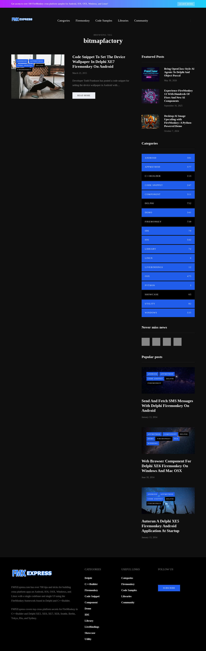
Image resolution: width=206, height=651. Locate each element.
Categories (63, 20)
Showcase (168, 294)
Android (22, 61)
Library (168, 249)
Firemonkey (83, 20)
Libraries (123, 20)
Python (168, 285)
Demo (168, 212)
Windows (168, 312)
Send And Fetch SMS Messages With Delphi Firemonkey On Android (167, 406)
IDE (168, 231)
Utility (168, 303)
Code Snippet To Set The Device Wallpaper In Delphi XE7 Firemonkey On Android (98, 62)
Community (141, 20)
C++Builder (168, 176)
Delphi (39, 65)
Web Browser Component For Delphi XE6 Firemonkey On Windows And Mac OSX (166, 466)
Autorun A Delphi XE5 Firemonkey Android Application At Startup (160, 526)
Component (168, 194)
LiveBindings (168, 267)
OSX (168, 276)
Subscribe (169, 588)
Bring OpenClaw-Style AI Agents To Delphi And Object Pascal (179, 72)
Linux (168, 258)
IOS (168, 240)
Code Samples (103, 20)
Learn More (186, 4)
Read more (83, 95)
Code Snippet (25, 65)
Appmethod (36, 61)
